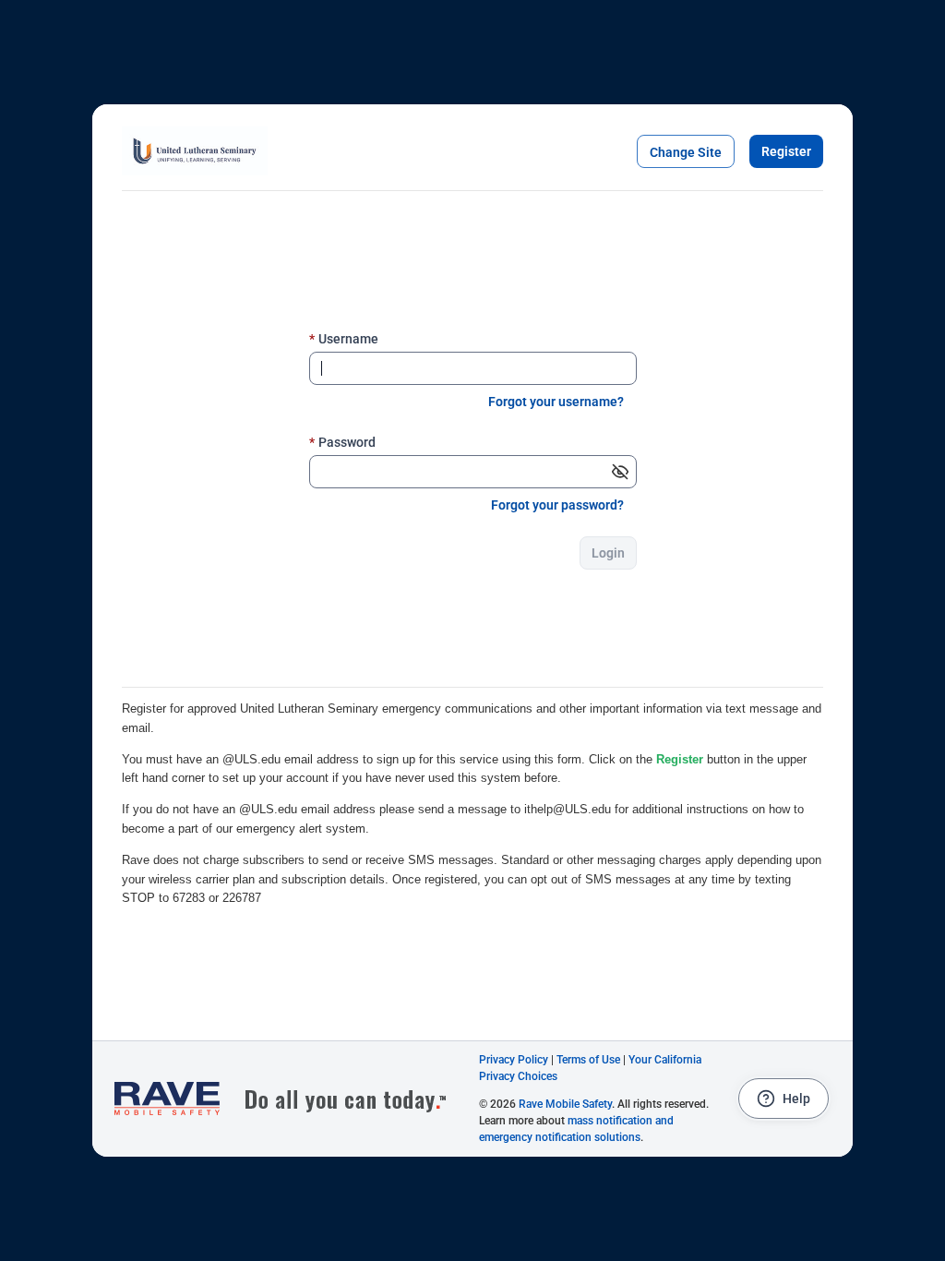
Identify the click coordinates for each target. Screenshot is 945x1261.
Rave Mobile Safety (565, 1104)
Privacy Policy (513, 1059)
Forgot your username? (556, 401)
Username (343, 338)
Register (786, 151)
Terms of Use (588, 1059)
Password (342, 442)
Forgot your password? (557, 505)
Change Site (686, 152)
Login (608, 553)
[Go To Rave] (289, 1099)
